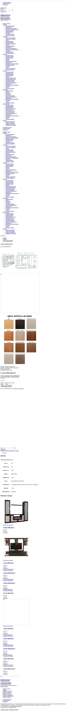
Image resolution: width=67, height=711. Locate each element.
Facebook (3, 450)
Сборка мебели (6, 3)
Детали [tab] (4, 452)
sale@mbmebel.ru (4, 686)
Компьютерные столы (11, 77)
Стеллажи (8, 33)
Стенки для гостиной (10, 37)
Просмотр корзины (4, 709)
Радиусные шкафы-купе (11, 28)
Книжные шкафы (10, 30)
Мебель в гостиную (7, 691)
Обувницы (8, 93)
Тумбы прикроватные (11, 68)
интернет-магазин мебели (16, 706)
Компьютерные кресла (11, 79)
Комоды (7, 44)
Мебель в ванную (7, 697)
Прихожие (8, 94)
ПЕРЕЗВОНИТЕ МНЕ (6, 19)
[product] (34, 511)
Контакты (5, 4)
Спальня (5, 54)
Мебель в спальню (7, 692)
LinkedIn (10, 450)
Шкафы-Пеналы (9, 31)
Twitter (6, 450)
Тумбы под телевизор (10, 38)
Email (17, 450)
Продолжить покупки (14, 709)
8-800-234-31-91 (5, 15)
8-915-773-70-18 (5, 18)
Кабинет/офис (6, 103)
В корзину (3, 449)
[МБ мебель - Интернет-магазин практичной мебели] (3, 7)
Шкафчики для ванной (11, 125)
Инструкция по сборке (6, 386)
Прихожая (5, 89)
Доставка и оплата (7, 2)
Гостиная (5, 36)
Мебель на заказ (6, 23)
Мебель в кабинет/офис (8, 695)
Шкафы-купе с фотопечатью (12, 29)
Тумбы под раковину (10, 124)
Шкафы (5, 24)
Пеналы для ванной (10, 35)
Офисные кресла (9, 109)
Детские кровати (9, 72)
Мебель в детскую (7, 693)
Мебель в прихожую (7, 694)
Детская (5, 70)
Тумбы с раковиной (10, 122)
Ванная (4, 120)
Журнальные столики (10, 43)
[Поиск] (13, 10)
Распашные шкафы (10, 26)
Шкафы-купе (9, 27)
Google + (14, 450)
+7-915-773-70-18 (6, 683)
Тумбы (7, 40)
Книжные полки (9, 41)
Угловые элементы (10, 34)
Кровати (8, 60)
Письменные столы (10, 80)
